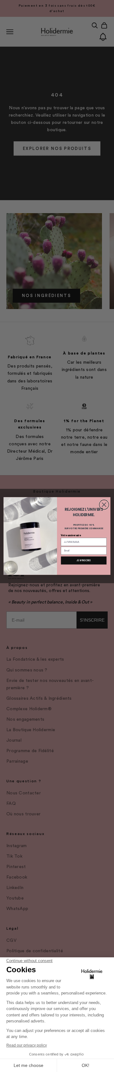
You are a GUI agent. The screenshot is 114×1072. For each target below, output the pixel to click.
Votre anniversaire (71, 535)
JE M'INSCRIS (84, 560)
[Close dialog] (104, 504)
